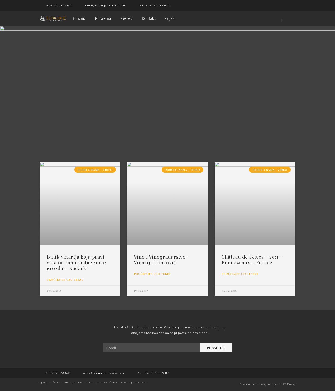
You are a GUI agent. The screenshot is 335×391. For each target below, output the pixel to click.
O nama (79, 18)
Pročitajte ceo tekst (65, 279)
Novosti (126, 18)
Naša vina (103, 18)
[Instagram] (292, 5)
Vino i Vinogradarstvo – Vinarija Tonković (162, 259)
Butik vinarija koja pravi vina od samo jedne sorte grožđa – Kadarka (76, 262)
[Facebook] (284, 5)
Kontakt (148, 18)
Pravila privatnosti (134, 382)
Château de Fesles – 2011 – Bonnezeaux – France (252, 259)
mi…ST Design (287, 384)
